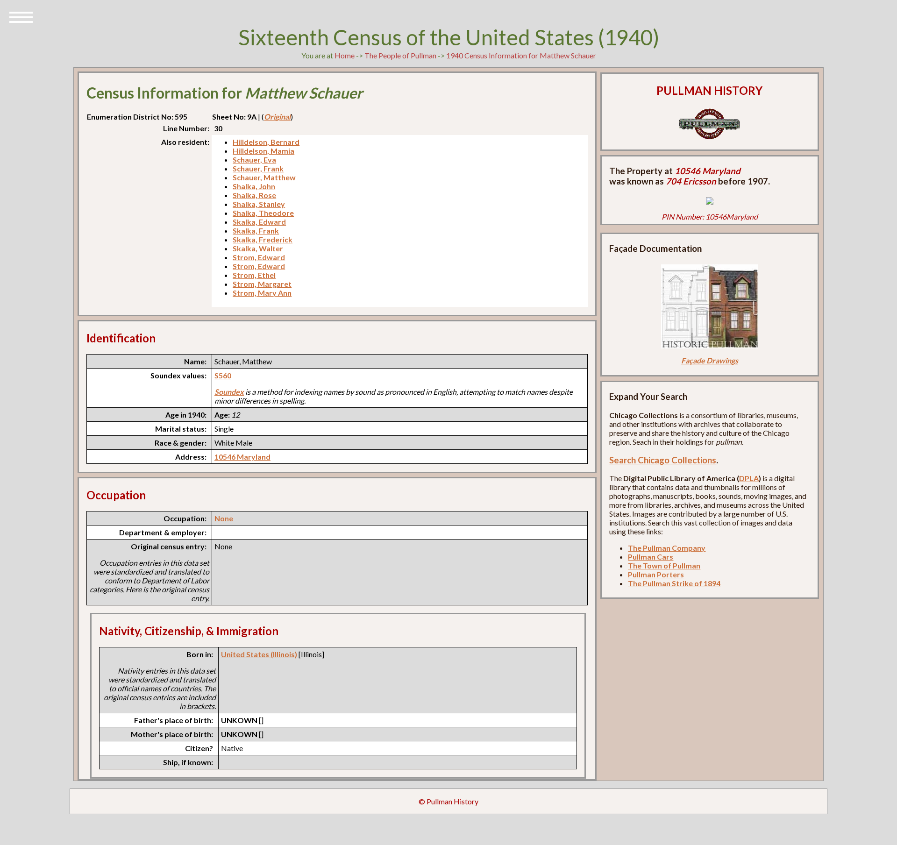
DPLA (749, 478)
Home (345, 55)
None (223, 518)
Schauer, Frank (258, 168)
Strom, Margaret (262, 283)
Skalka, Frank (256, 230)
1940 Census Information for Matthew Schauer (521, 55)
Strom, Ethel (254, 274)
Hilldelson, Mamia (263, 150)
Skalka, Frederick (262, 239)
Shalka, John (254, 186)
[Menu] (21, 16)
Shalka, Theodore (263, 212)
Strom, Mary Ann (262, 292)
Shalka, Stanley (259, 203)
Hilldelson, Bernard (266, 141)
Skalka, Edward (259, 221)
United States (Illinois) (259, 654)
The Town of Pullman (664, 565)
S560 (222, 375)
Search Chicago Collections (662, 460)
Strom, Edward (259, 257)
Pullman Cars (650, 556)
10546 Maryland (242, 456)
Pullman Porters (656, 574)
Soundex (229, 391)
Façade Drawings (709, 360)
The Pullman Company (666, 547)
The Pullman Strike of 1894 (674, 583)
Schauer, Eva (254, 159)
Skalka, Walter (258, 248)
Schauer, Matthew (264, 177)
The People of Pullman (400, 55)
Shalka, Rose (254, 195)
